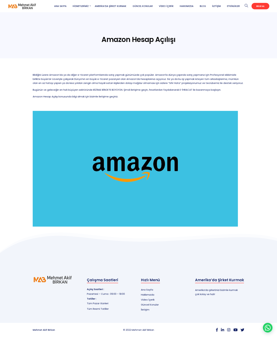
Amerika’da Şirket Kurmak (110, 6)
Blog (203, 6)
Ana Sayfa (60, 6)
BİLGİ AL (260, 6)
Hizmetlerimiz (81, 6)
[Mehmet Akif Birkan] (22, 6)
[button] (268, 328)
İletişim (216, 6)
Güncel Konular (143, 6)
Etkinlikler (233, 6)
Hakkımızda (186, 6)
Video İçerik (166, 6)
